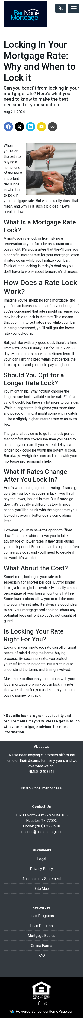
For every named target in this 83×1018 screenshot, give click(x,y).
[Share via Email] (41, 126)
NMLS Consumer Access (41, 788)
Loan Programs (41, 916)
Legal (41, 859)
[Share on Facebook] (8, 126)
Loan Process (41, 926)
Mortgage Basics (41, 935)
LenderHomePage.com (55, 1011)
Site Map (41, 888)
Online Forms (41, 945)
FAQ (41, 955)
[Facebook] (39, 1003)
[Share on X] (19, 126)
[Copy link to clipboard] (52, 126)
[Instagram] (45, 1003)
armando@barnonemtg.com (41, 832)
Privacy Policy (41, 869)
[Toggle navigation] (73, 8)
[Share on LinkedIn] (30, 126)
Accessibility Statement (41, 879)
